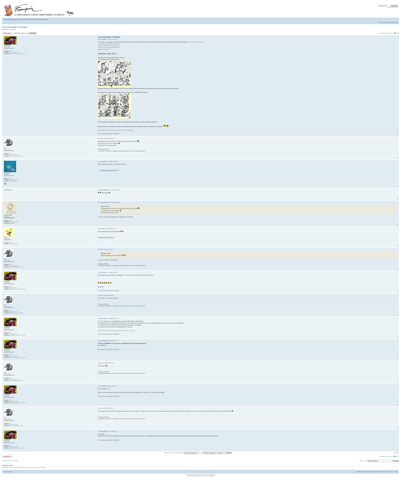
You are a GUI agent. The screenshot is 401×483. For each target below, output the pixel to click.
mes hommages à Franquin (15, 27)
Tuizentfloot (104, 39)
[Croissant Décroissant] (224, 452)
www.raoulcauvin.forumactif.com (106, 237)
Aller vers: (362, 460)
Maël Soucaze (202, 475)
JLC (102, 138)
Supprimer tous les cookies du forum (371, 471)
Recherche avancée (393, 7)
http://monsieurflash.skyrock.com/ (108, 170)
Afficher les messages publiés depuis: (173, 452)
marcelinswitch (105, 202)
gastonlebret (104, 161)
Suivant (396, 452)
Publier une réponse (7, 32)
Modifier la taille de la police (396, 19)
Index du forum (9, 19)
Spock (102, 228)
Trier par (200, 452)
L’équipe (358, 471)
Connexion (395, 22)
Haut (397, 135)
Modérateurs (12, 29)
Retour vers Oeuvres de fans (10, 460)
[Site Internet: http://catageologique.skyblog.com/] (5, 184)
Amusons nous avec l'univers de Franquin (26, 19)
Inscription (387, 22)
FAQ (381, 22)
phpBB (193, 474)
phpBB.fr (212, 475)
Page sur (389, 33)
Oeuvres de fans (43, 19)
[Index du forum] (39, 9)
